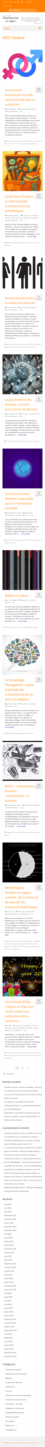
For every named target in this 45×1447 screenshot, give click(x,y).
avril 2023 (8, 1234)
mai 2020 (7, 1301)
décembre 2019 (10, 1319)
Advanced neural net (13, 1370)
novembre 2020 (10, 1290)
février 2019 (8, 1345)
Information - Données (32, 1028)
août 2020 (8, 1293)
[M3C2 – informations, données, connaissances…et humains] (22, 761)
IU (12, 946)
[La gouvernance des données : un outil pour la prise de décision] (22, 374)
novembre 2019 (10, 1323)
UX (19, 949)
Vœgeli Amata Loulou (15, 805)
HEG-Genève (32, 141)
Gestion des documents (12, 1053)
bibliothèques (9, 242)
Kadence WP (34, 1443)
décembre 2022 (10, 1249)
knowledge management (20, 733)
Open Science (15, 1055)
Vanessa (11, 911)
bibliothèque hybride (27, 941)
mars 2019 (8, 1341)
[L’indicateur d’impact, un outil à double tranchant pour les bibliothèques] (22, 171)
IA (10, 946)
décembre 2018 (10, 1353)
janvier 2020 (9, 1315)
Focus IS (34, 1025)
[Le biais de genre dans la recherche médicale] (22, 272)
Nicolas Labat (12, 704)
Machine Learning (12, 1417)
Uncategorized (24, 914)
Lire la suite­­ (31, 236)
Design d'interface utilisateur (26, 944)
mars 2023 (8, 1238)
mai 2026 (7, 1208)
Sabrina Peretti (13, 414)
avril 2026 (8, 1212)
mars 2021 (8, 1275)
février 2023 (8, 1241)
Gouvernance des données (13, 515)
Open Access (37, 1053)
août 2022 (8, 1256)
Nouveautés (10, 1421)
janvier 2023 (9, 1245)
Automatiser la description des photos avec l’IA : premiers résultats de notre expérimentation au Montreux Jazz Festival (22, 1116)
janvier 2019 (9, 1349)
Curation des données (12, 627)
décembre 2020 (10, 1286)
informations (32, 832)
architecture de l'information (13, 941)
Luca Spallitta (12, 600)
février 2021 (8, 1278)
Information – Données (14, 1404)
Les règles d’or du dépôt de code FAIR (18, 1102)
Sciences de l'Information (30, 143)
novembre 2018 (10, 1356)
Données (16, 141)
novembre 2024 (10, 1230)
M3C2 (37, 832)
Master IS (39, 141)
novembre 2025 (10, 1219)
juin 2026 (7, 1204)
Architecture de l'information (16, 1374)
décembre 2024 (10, 1227)
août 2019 (8, 1334)
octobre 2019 (9, 1327)
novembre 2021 (10, 1267)
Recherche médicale (16, 143)
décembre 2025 (10, 1215)
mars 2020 (8, 1308)
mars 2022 (8, 1260)
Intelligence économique (14, 1408)
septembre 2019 (10, 1330)
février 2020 (8, 1312)
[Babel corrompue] (22, 570)
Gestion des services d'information (21, 218)
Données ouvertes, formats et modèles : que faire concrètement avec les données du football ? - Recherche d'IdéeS (23, 1136)
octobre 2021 (9, 1271)
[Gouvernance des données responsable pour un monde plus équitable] (22, 468)
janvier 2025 (9, 1223)
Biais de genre (10, 141)
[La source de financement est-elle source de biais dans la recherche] (22, 65)
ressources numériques (25, 946)
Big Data (8, 1378)
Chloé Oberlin (12, 109)
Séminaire (14, 949)
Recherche (7, 143)
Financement (23, 141)
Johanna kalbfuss (14, 215)
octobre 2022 (9, 1252)
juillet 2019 (8, 1338)
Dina (10, 1025)
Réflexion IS (14, 111)
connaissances (10, 832)
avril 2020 (8, 1304)
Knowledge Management (14, 1413)
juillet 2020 (8, 1297)
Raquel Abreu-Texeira (15, 513)
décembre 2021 (10, 1264)
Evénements (27, 1025)
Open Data (7, 1055)
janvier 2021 (9, 1282)
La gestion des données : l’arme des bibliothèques (23, 1166)
